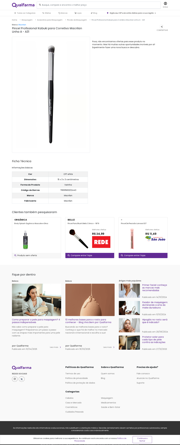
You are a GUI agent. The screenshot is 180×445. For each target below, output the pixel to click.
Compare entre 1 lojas (81, 255)
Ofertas (47, 13)
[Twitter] (22, 379)
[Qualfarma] (23, 5)
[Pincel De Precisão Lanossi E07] (132, 239)
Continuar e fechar (142, 439)
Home (14, 20)
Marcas (64, 13)
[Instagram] (15, 379)
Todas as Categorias (25, 13)
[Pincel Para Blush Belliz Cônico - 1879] (79, 239)
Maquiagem (27, 20)
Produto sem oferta (27, 255)
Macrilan (22, 24)
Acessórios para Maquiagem (49, 20)
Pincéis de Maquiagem (77, 20)
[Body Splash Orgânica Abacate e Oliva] (25, 239)
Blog (95, 13)
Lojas (79, 13)
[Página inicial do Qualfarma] (36, 368)
